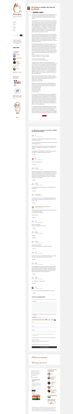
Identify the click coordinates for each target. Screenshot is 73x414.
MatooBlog (17, 14)
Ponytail (52, 386)
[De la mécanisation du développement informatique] (49, 391)
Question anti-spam (35, 339)
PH (35, 158)
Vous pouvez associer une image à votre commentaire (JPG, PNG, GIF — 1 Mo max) (44, 314)
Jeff (35, 252)
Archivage (14, 27)
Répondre (34, 154)
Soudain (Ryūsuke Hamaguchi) (18, 62)
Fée (51, 373)
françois (36, 168)
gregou (36, 231)
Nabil (36, 263)
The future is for (16, 65)
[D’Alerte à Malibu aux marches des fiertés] (49, 377)
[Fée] (49, 374)
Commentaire (34, 301)
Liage (14, 30)
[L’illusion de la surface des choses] (49, 383)
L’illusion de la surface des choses (53, 383)
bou (36, 221)
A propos (14, 25)
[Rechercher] (21, 35)
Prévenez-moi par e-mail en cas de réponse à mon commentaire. (44, 337)
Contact (14, 98)
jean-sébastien (37, 194)
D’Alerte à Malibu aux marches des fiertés (53, 378)
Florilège (41, 12)
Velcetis (36, 241)
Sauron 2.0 (18, 54)
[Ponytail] (49, 387)
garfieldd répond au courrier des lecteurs (42, 206)
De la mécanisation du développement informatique (54, 391)
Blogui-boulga (35, 12)
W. (35, 135)
